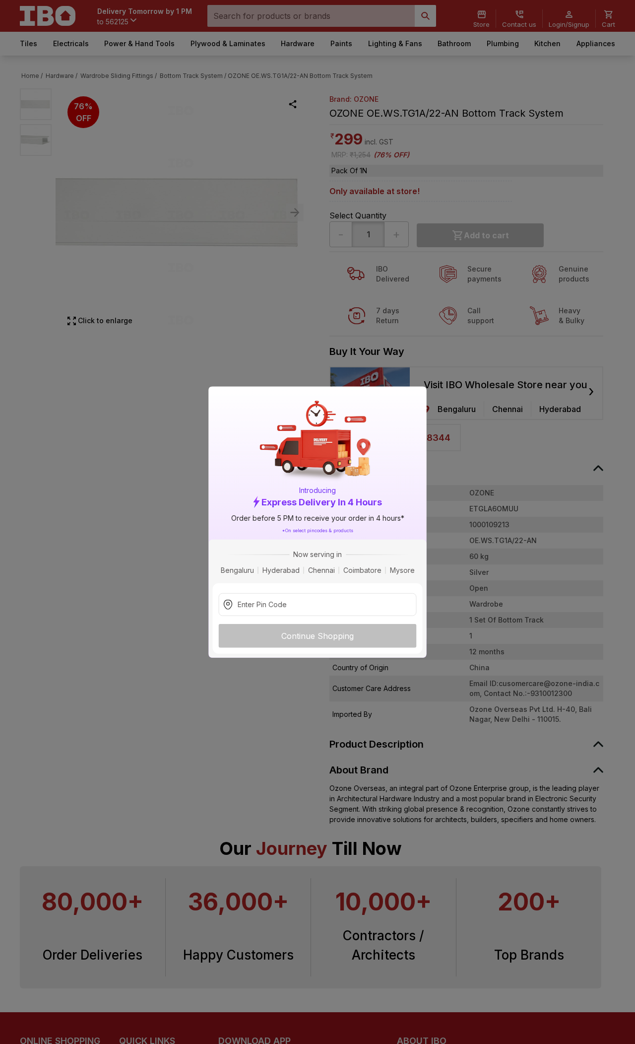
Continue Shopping (317, 636)
